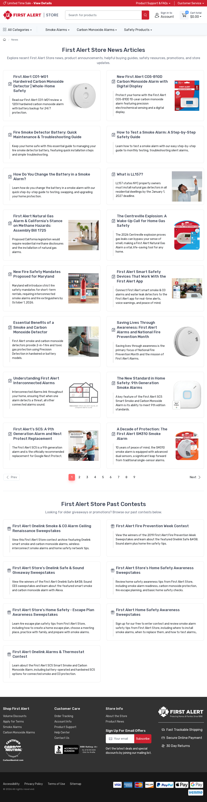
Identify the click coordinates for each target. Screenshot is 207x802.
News (14, 39)
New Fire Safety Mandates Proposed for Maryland (37, 274)
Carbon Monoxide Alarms (95, 30)
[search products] (145, 15)
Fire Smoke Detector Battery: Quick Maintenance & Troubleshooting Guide (47, 134)
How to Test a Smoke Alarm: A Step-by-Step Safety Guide (156, 134)
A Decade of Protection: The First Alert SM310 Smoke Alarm (142, 434)
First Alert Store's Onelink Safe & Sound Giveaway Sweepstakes (48, 570)
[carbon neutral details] (25, 750)
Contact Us (61, 738)
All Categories (18, 30)
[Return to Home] (5, 39)
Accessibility (11, 784)
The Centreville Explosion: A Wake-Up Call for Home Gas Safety (142, 221)
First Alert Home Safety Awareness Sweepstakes (148, 612)
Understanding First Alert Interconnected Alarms (36, 380)
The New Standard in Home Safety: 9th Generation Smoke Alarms (141, 383)
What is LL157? (130, 174)
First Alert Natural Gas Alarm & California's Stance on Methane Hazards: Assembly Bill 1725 (37, 223)
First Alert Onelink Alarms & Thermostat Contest (48, 654)
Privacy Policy (33, 784)
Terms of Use (56, 784)
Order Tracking (63, 716)
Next (193, 477)
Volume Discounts (14, 716)
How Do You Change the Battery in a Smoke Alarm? (51, 176)
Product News (115, 721)
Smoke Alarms (56, 30)
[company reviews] (76, 749)
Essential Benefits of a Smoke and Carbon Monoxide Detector (33, 327)
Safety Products (136, 30)
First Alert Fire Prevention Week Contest (152, 526)
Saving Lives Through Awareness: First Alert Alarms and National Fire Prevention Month (139, 329)
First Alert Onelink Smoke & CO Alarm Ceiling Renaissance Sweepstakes (52, 528)
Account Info (63, 721)
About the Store (116, 716)
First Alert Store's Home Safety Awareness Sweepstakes (155, 570)
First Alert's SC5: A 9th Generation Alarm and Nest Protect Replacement (37, 434)
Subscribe (143, 738)
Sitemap (75, 784)
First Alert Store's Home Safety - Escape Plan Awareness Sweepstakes (53, 612)
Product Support (65, 727)
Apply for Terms (13, 721)
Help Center (62, 732)
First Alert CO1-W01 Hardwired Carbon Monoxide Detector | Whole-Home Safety (38, 83)
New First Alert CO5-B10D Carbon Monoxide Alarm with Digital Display (142, 81)
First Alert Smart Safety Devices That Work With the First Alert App (141, 276)
